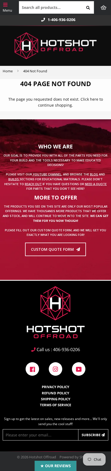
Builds (14, 179)
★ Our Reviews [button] (55, 465)
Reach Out (33, 184)
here (94, 99)
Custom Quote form (53, 249)
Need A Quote (96, 184)
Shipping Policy (55, 399)
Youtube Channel (46, 174)
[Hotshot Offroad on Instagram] (55, 368)
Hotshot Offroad (42, 457)
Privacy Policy (55, 386)
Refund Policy (55, 393)
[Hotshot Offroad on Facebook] (32, 368)
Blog (94, 174)
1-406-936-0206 (61, 20)
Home (8, 71)
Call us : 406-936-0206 (58, 350)
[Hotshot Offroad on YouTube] (78, 368)
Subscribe (91, 434)
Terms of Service (55, 404)
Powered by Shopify (76, 457)
